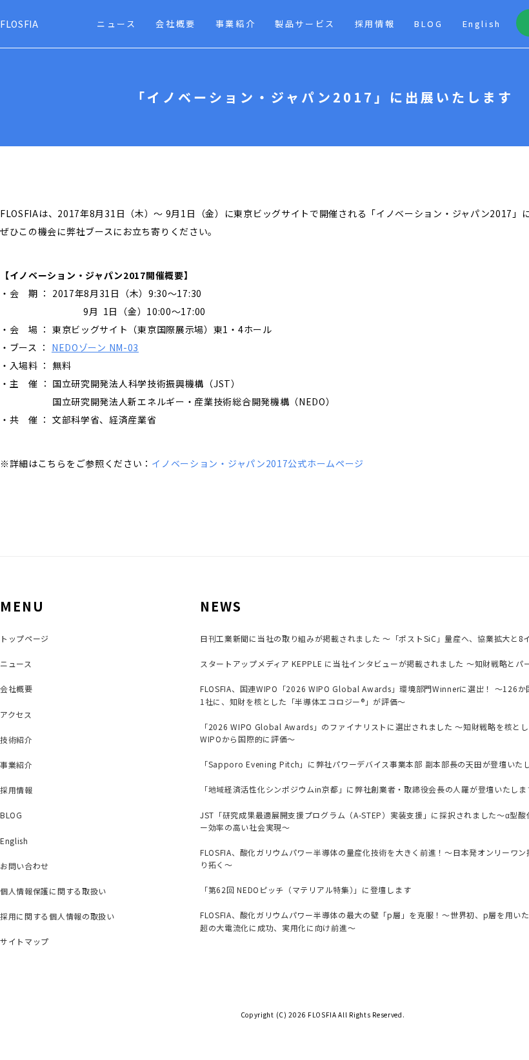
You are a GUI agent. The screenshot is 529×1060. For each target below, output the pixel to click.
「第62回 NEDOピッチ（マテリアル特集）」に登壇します (305, 889)
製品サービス (305, 23)
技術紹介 (16, 739)
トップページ (24, 638)
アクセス (16, 714)
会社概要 (175, 23)
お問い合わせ (24, 865)
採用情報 (375, 23)
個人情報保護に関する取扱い (53, 890)
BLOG (428, 23)
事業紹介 (235, 23)
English (482, 23)
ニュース (116, 23)
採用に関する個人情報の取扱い (57, 916)
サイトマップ (24, 941)
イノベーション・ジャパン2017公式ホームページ (258, 463)
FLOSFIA (19, 23)
